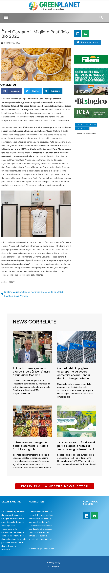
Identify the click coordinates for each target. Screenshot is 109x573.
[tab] (86, 125)
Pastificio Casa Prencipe (16, 296)
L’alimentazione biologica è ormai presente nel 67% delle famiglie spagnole (30, 446)
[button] (6, 17)
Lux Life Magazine (13, 292)
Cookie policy (54, 566)
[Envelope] (85, 33)
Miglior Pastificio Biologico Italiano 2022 (43, 292)
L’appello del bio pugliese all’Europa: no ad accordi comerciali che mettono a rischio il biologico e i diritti (73, 373)
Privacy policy (53, 562)
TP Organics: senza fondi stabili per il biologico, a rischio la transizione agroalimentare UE (76, 446)
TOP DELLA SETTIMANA (86, 125)
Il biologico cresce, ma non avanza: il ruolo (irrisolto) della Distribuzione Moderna (31, 372)
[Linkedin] (77, 33)
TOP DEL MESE (82, 129)
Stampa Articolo (89, 42)
